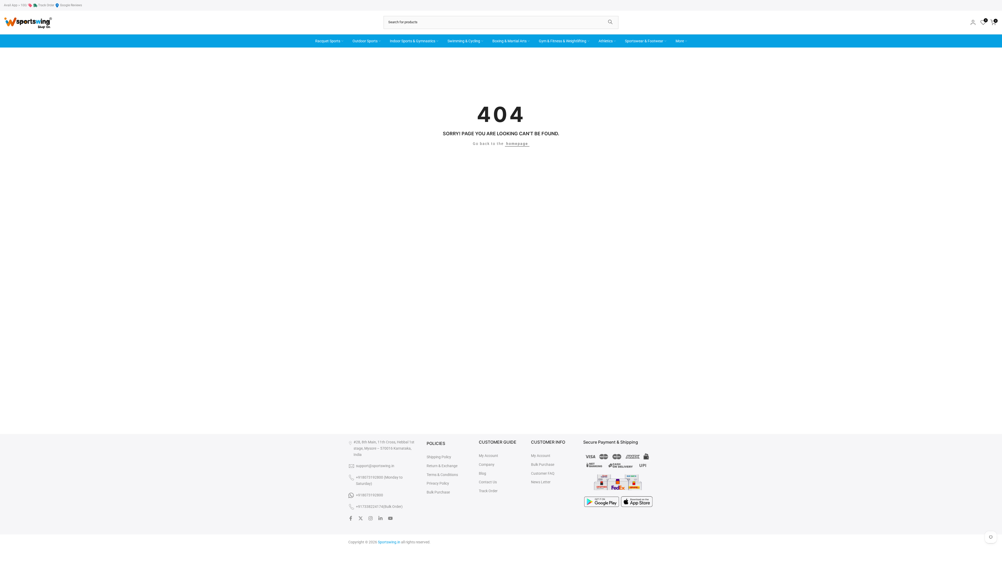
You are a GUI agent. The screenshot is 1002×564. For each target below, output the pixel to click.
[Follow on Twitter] (360, 518)
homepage (517, 144)
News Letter (541, 482)
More (680, 41)
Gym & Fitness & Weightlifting (562, 41)
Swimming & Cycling (464, 41)
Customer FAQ (542, 473)
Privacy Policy (438, 483)
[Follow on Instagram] (370, 518)
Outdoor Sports (365, 41)
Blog (482, 473)
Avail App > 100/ (15, 5)
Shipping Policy (439, 457)
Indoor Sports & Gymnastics (412, 41)
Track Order (46, 5)
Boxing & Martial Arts (509, 41)
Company (486, 464)
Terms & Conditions (442, 475)
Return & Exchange (442, 466)
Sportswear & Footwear (644, 41)
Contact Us (488, 482)
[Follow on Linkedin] (380, 518)
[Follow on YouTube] (390, 518)
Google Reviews (71, 5)
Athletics (606, 41)
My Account (488, 456)
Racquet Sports (327, 41)
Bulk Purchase (438, 492)
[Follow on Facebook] (350, 518)
